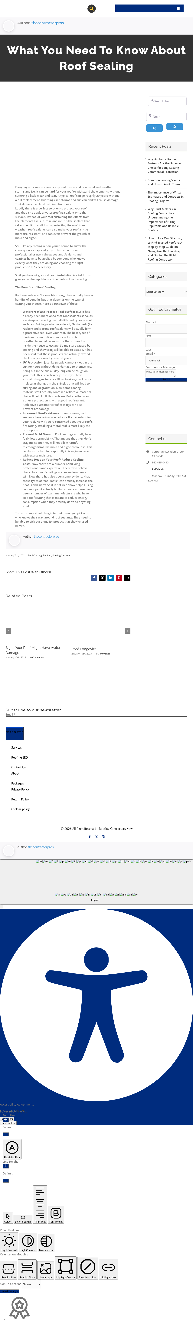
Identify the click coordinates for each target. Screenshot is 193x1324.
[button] (1, 907)
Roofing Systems (61, 555)
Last (148, 349)
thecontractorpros (47, 22)
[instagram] (103, 836)
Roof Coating (35, 555)
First (148, 336)
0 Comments (37, 657)
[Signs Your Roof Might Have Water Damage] (35, 604)
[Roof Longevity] (101, 604)
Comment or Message (160, 367)
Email (150, 353)
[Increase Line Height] (6, 1166)
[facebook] (89, 836)
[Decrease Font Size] (6, 1134)
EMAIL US (158, 468)
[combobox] (96, 882)
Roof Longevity (83, 649)
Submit (166, 379)
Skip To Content (11, 1284)
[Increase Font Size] (6, 1120)
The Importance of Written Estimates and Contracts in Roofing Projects (166, 196)
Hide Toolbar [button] (8, 1123)
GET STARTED (14, 732)
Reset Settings (10, 1291)
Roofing (47, 555)
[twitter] (96, 836)
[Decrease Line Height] (6, 1181)
